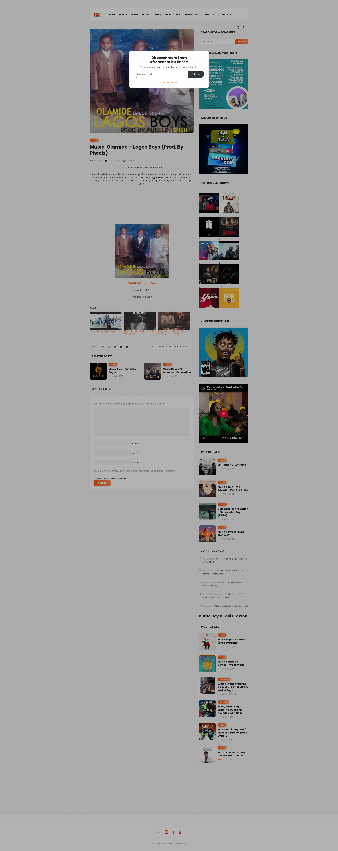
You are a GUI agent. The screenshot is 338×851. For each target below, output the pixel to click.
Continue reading (169, 82)
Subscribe (196, 74)
